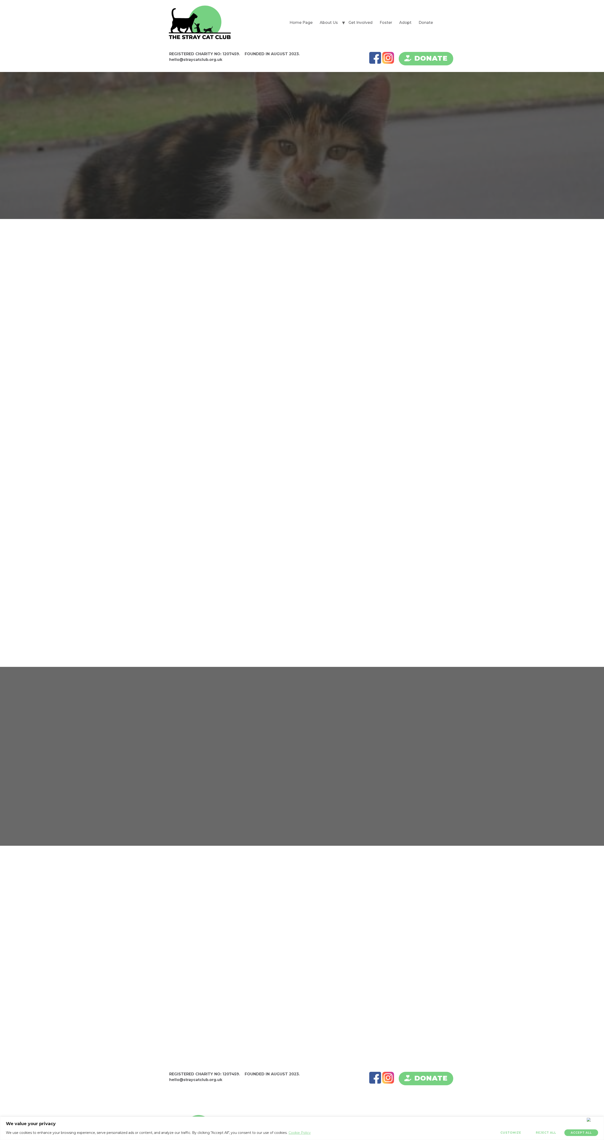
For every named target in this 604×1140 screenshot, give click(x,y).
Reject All (546, 1132)
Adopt (405, 22)
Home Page (301, 22)
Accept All (581, 1132)
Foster (386, 22)
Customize (510, 1132)
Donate (426, 22)
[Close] (594, 1120)
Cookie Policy (300, 1133)
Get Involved (360, 22)
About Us (329, 22)
